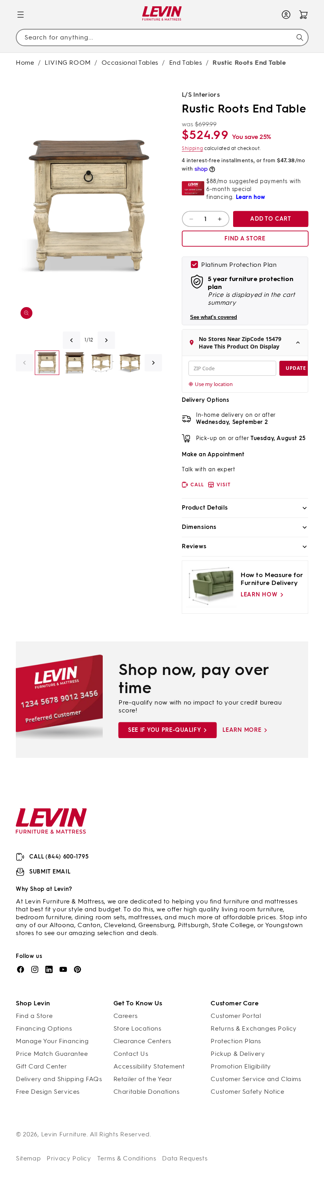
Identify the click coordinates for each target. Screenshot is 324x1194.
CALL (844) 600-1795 (59, 856)
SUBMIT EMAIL (49, 871)
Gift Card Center (41, 1066)
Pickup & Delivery (238, 1053)
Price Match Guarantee (52, 1053)
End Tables (185, 62)
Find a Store (34, 1016)
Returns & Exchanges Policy (254, 1028)
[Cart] (303, 14)
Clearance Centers (142, 1041)
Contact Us (131, 1053)
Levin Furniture (64, 1134)
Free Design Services (48, 1091)
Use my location (214, 384)
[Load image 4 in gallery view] (130, 363)
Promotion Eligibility (241, 1066)
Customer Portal (236, 1016)
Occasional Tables (130, 62)
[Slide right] (106, 340)
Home (25, 62)
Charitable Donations (146, 1091)
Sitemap (28, 1158)
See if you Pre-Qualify (164, 730)
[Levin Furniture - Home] (162, 15)
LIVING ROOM (68, 62)
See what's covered (213, 317)
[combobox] (162, 37)
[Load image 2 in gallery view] (75, 363)
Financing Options (44, 1028)
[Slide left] (71, 340)
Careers (125, 1016)
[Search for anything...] (300, 37)
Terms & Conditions (126, 1158)
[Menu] (20, 14)
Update (296, 368)
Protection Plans (236, 1041)
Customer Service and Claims (256, 1079)
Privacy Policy (69, 1158)
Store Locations (137, 1028)
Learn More (241, 730)
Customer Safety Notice (247, 1091)
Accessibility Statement (149, 1066)
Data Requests (184, 1158)
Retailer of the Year (142, 1079)
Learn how (259, 594)
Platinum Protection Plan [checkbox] (239, 264)
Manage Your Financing (52, 1041)
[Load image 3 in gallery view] (102, 363)
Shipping (192, 148)
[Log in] (286, 14)
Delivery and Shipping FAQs (59, 1079)
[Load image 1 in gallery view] (47, 363)
